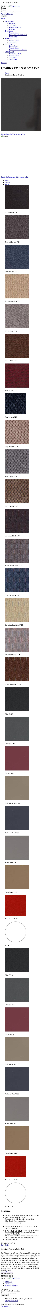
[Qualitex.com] (14, 6)
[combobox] (10, 12)
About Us (8, 1282)
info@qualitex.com (11, 1301)
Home (7, 73)
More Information (7, 1272)
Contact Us (9, 1283)
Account (4, 63)
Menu (3, 18)
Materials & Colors (11, 1285)
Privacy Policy (6, 1306)
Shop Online (5, 1245)
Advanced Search (7, 14)
